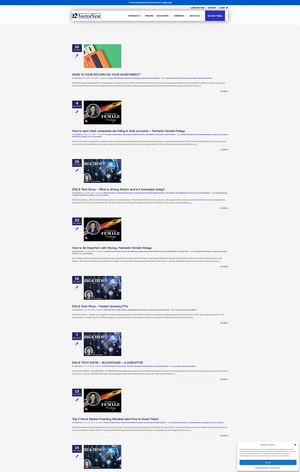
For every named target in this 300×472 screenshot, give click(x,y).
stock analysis (223, 134)
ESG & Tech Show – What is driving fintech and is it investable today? (118, 189)
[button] (295, 445)
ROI (180, 78)
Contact (212, 8)
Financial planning (204, 134)
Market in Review (139, 134)
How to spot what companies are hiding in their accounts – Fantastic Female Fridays (128, 131)
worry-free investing (94, 136)
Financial (130, 366)
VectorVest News (170, 134)
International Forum (172, 78)
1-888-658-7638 (198, 8)
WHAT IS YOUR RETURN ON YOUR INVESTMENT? (106, 74)
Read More (224, 91)
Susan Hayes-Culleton (190, 78)
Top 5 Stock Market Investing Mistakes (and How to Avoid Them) (115, 419)
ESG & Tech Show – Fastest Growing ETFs (100, 306)
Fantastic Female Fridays (113, 134)
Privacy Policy (275, 468)
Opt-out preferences (262, 468)
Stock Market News (182, 193)
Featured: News (135, 78)
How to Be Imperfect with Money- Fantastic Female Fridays (112, 248)
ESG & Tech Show (109, 193)
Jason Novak (78, 78)
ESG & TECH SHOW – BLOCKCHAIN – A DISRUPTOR (107, 362)
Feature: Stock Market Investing (119, 78)
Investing (214, 134)
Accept (268, 462)
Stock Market (155, 78)
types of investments (205, 78)
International (145, 78)
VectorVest (159, 134)
